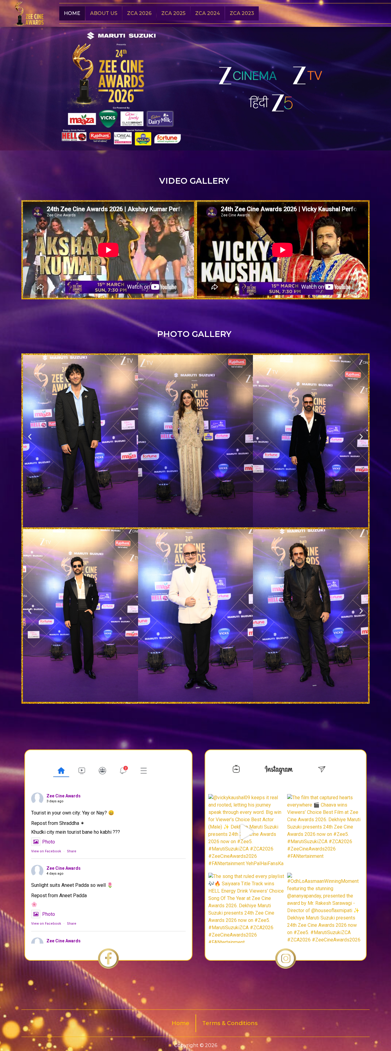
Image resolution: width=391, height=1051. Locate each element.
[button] (30, 437)
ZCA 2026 (139, 13)
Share (71, 851)
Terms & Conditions (230, 1023)
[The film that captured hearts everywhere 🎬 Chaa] (325, 832)
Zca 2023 (242, 13)
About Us (103, 13)
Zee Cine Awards (63, 795)
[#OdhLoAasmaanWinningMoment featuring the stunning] (325, 910)
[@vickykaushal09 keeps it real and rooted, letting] (246, 832)
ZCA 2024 (207, 13)
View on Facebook (46, 851)
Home (72, 13)
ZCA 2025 (173, 13)
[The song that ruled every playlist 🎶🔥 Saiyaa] (246, 910)
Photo (48, 842)
